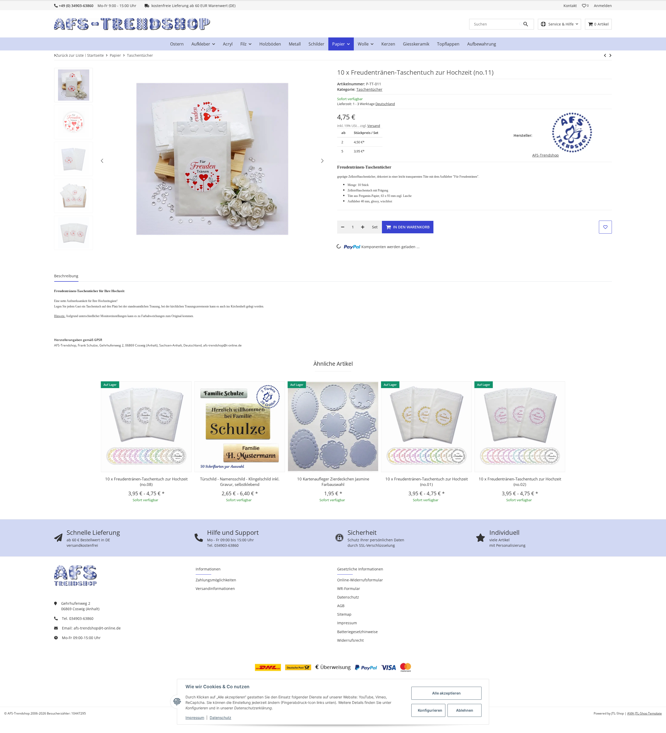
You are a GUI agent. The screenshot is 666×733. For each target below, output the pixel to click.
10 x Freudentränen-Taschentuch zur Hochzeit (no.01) (426, 481)
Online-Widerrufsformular (360, 579)
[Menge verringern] (342, 227)
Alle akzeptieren (446, 693)
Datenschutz (220, 717)
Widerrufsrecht (350, 640)
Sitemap (344, 614)
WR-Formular (348, 588)
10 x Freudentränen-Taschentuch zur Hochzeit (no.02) (520, 481)
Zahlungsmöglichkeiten (216, 579)
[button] (585, 6)
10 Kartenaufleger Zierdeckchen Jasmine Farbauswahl (333, 481)
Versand (373, 125)
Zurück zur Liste (70, 55)
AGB (340, 605)
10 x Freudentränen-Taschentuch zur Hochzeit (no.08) (146, 481)
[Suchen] (526, 24)
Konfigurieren (430, 710)
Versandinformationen (215, 588)
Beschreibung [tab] (66, 275)
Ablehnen (464, 710)
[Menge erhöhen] (362, 227)
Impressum (194, 717)
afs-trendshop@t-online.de (97, 628)
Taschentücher (369, 89)
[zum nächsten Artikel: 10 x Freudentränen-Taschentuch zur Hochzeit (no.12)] (605, 55)
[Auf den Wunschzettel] (605, 227)
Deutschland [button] (385, 103)
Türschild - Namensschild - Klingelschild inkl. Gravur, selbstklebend (239, 481)
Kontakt (570, 5)
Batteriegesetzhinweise (357, 631)
